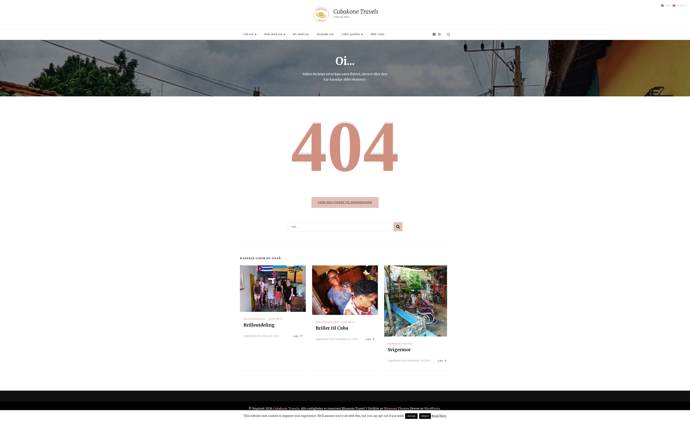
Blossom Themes (396, 408)
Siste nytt (275, 319)
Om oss (248, 34)
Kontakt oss (325, 34)
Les (296, 336)
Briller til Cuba (332, 328)
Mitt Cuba (377, 34)
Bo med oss (301, 34)
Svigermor (399, 349)
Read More (439, 416)
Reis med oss (273, 34)
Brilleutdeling (259, 325)
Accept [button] (411, 416)
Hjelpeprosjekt (254, 319)
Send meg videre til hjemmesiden (345, 202)
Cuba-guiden (351, 34)
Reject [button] (425, 416)
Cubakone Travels (355, 11)
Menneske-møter (400, 343)
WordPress (432, 408)
